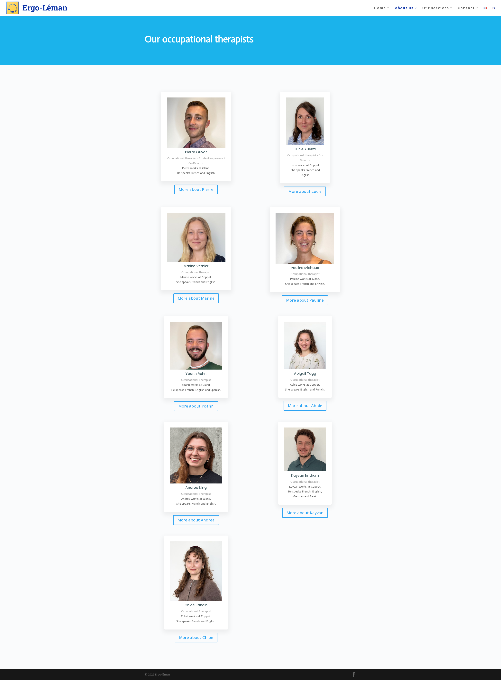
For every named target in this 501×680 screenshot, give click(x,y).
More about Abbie (305, 405)
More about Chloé (196, 637)
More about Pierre (196, 189)
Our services (435, 8)
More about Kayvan (305, 512)
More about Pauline (305, 300)
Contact (466, 8)
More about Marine (196, 298)
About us (404, 8)
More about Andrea (196, 520)
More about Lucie (305, 191)
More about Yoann (196, 406)
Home (380, 8)
